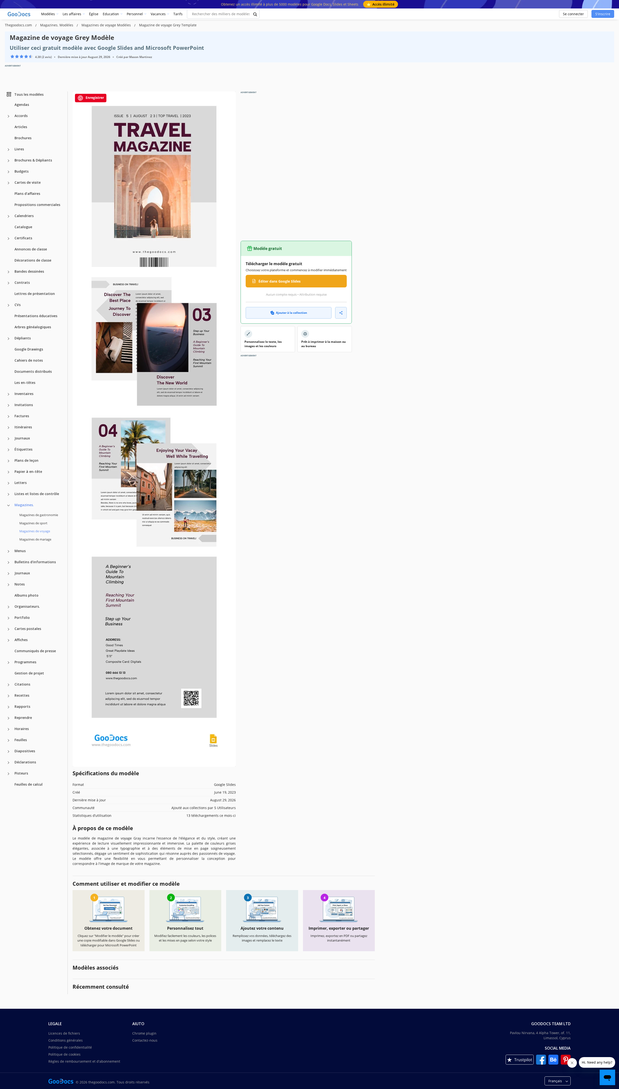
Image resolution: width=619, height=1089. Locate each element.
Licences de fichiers (64, 1033)
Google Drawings (29, 349)
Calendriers (24, 215)
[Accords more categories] (8, 116)
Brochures (23, 138)
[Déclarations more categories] (8, 762)
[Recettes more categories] (8, 696)
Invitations (24, 404)
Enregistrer (94, 97)
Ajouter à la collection (291, 313)
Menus (20, 550)
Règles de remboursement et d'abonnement (84, 1061)
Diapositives (25, 751)
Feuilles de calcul (29, 784)
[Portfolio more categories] (8, 618)
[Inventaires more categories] (8, 394)
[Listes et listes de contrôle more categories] (8, 494)
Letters (21, 482)
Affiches (21, 639)
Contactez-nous (144, 1040)
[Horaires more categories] (8, 729)
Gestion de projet (29, 673)
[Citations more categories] (8, 684)
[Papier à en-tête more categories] (8, 472)
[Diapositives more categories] (8, 751)
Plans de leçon (26, 460)
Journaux (22, 438)
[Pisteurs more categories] (8, 773)
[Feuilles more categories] (8, 740)
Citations (22, 684)
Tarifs (178, 14)
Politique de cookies (64, 1054)
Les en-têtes (25, 382)
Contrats (22, 282)
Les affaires (72, 14)
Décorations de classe (33, 260)
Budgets (22, 171)
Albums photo (26, 595)
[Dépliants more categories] (8, 338)
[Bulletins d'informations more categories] (8, 562)
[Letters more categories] (8, 483)
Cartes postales (28, 628)
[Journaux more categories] (8, 438)
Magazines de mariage (35, 539)
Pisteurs (21, 773)
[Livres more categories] (8, 149)
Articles (21, 126)
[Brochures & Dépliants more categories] (8, 160)
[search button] (255, 14)
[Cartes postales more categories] (8, 629)
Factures (22, 416)
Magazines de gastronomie (38, 515)
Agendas (22, 104)
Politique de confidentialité (70, 1047)
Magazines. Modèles (57, 25)
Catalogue (23, 227)
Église (93, 14)
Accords (21, 115)
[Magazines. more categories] (8, 505)
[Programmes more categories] (8, 662)
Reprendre (23, 717)
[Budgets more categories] (8, 171)
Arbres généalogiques (33, 327)
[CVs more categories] (8, 305)
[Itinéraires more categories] (8, 427)
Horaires (22, 728)
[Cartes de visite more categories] (8, 183)
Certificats (23, 238)
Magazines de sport (33, 523)
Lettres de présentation (35, 293)
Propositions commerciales (37, 204)
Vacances (158, 14)
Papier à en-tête (28, 471)
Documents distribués (33, 371)
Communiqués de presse (35, 651)
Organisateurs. (27, 606)
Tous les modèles (29, 94)
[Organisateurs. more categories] (8, 607)
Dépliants (23, 338)
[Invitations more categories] (8, 405)
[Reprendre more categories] (8, 718)
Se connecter (573, 14)
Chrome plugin (144, 1033)
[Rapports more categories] (8, 707)
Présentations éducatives (36, 316)
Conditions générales (65, 1040)
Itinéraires (23, 427)
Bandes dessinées (29, 271)
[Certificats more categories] (8, 238)
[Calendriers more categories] (8, 216)
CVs (18, 304)
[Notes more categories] (8, 584)
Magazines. (24, 505)
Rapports (22, 706)
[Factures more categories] (8, 416)
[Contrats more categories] (8, 283)
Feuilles (21, 740)
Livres (19, 149)
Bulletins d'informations (35, 562)
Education (111, 14)
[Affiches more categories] (8, 640)
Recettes (22, 695)
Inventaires (24, 393)
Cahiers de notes (29, 360)
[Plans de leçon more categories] (8, 461)
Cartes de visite (28, 182)
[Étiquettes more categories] (8, 449)
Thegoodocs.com (19, 25)
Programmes (25, 662)
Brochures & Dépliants (33, 160)
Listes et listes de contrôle (37, 493)
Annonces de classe (31, 249)
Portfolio (22, 617)
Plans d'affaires (27, 193)
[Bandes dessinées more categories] (8, 272)
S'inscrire (602, 14)
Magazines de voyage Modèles (106, 25)
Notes (20, 584)
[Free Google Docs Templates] (19, 14)
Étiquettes (23, 449)
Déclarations (25, 762)
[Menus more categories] (8, 551)
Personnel (135, 14)
